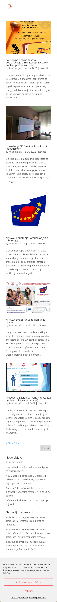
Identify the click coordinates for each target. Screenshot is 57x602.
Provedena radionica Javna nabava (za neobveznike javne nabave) (28, 399)
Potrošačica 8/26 (14, 462)
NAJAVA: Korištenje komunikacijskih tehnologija (27, 239)
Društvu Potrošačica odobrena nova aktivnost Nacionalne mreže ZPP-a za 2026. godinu (28, 492)
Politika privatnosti (19, 597)
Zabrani (29, 590)
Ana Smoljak (15, 68)
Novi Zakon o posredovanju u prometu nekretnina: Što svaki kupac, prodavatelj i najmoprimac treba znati (26, 479)
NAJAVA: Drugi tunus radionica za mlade (25, 321)
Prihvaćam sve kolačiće (28, 582)
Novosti (44, 68)
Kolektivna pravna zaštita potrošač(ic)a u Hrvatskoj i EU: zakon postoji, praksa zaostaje (27, 62)
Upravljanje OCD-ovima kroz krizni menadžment (26, 147)
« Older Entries (13, 443)
